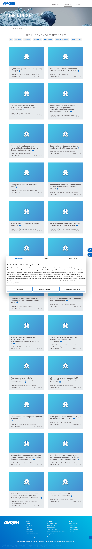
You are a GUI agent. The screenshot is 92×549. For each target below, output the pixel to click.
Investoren (29, 525)
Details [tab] (46, 258)
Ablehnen (20, 289)
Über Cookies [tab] (73, 258)
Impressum (29, 529)
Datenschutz (29, 531)
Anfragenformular (52, 523)
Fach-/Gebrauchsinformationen (56, 531)
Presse (27, 527)
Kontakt (77, 4)
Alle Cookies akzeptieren (72, 289)
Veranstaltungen (52, 529)
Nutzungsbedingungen (32, 537)
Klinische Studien (52, 533)
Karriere (28, 523)
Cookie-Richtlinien (31, 535)
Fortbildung (67, 4)
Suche (49, 535)
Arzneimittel (55, 4)
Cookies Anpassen (45, 289)
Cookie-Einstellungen (32, 533)
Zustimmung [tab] (19, 258)
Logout (49, 537)
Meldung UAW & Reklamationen (52, 526)
